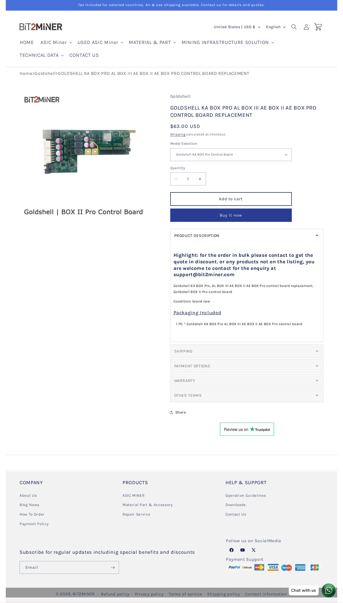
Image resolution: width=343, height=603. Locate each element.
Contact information (266, 594)
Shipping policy (223, 594)
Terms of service (185, 594)
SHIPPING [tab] (183, 351)
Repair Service (136, 514)
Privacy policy (149, 594)
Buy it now (231, 215)
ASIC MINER (134, 495)
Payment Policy (34, 524)
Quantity (177, 168)
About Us (28, 495)
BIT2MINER (84, 593)
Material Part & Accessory (148, 504)
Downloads (235, 504)
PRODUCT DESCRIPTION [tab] (197, 235)
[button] (55, 42)
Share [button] (180, 412)
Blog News (29, 504)
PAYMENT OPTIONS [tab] (192, 365)
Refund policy (115, 594)
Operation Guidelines (245, 495)
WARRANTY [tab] (184, 380)
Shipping (178, 134)
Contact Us (235, 514)
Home (26, 73)
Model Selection (184, 143)
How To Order (32, 514)
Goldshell (45, 73)
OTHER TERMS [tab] (188, 395)
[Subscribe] (113, 567)
